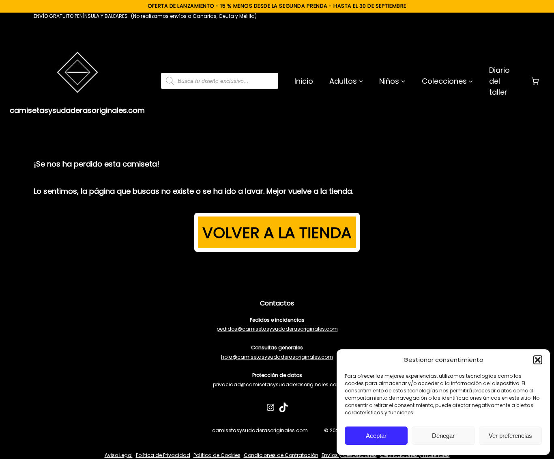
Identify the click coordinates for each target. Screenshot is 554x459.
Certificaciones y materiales (415, 455)
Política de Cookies (216, 455)
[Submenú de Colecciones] (470, 81)
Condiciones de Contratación (281, 455)
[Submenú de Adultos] (361, 81)
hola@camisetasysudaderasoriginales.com (277, 356)
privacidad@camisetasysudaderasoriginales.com (277, 384)
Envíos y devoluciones (349, 455)
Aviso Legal (119, 455)
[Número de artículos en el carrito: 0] (535, 81)
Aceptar (376, 435)
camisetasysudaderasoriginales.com (77, 110)
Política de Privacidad (163, 455)
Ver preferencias (510, 435)
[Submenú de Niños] (403, 81)
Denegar (443, 435)
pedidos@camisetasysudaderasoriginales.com (277, 328)
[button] (538, 360)
